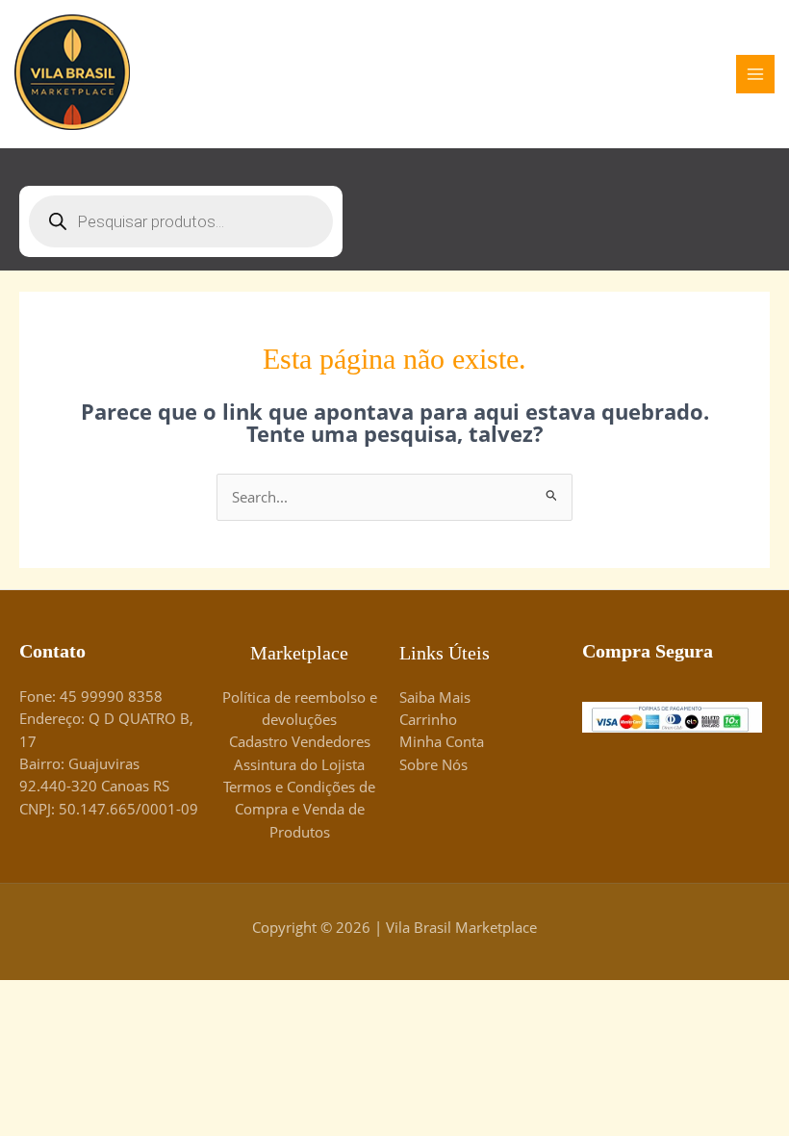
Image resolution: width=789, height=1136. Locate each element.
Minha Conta (441, 741)
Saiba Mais (435, 697)
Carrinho (428, 719)
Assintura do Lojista (299, 764)
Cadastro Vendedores (299, 741)
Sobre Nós (433, 764)
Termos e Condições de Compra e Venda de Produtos (299, 809)
